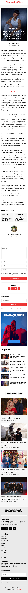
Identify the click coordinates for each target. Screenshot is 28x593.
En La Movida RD (15, 43)
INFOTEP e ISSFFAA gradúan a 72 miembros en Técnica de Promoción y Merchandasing (7, 218)
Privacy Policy (18, 308)
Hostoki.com (19, 589)
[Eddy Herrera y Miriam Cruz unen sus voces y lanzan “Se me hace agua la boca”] (5, 356)
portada (12, 210)
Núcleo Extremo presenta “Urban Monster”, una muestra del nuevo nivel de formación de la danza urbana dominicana (18, 377)
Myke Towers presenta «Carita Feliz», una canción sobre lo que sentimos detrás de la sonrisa (18, 363)
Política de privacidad (17, 582)
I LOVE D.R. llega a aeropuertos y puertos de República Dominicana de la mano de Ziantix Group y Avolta (18, 369)
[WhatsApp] (19, 288)
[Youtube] (14, 528)
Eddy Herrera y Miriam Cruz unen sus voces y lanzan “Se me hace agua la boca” (18, 356)
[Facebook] (9, 288)
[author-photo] (2, 420)
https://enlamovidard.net (14, 236)
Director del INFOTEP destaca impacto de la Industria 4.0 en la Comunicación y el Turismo (20, 218)
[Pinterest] (15, 288)
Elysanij (7, 210)
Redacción (6, 420)
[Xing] (14, 239)
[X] (12, 288)
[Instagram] (6, 528)
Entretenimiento (14, 28)
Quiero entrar (13, 578)
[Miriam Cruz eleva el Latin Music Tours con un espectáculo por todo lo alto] (5, 383)
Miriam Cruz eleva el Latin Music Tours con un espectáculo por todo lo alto (18, 384)
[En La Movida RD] (14, 228)
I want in (13, 304)
